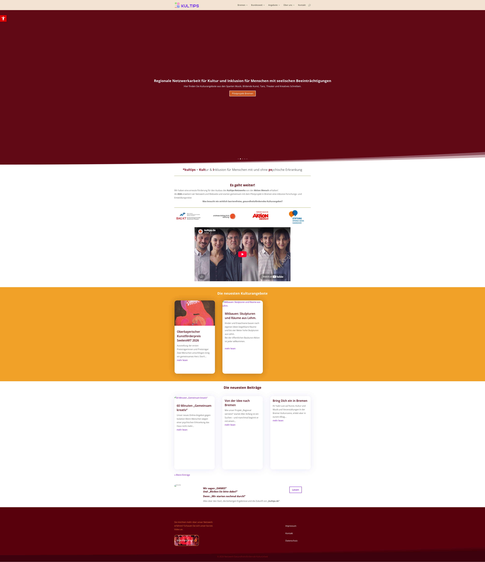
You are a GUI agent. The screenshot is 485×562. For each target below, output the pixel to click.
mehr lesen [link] (182, 360)
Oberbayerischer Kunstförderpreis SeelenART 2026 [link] (189, 336)
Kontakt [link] (302, 5)
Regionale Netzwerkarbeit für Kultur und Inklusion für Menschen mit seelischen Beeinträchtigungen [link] (242, 80)
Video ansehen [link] (184, 540)
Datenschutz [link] (291, 540)
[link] (3, 18)
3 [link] (242, 158)
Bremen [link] (241, 5)
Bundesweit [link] (256, 5)
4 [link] (244, 158)
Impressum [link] (290, 526)
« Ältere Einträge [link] (182, 475)
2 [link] (240, 158)
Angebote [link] (273, 5)
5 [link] (246, 158)
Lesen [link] (295, 489)
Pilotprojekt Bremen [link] (242, 93)
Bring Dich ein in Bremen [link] (290, 401)
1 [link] (238, 158)
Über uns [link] (287, 5)
